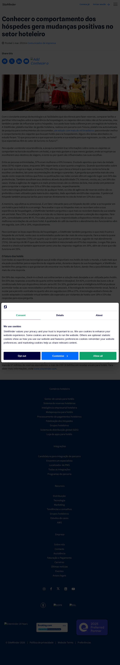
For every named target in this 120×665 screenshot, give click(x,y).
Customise (58, 355)
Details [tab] (60, 315)
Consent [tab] (20, 315)
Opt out (22, 355)
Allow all (98, 355)
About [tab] (99, 315)
